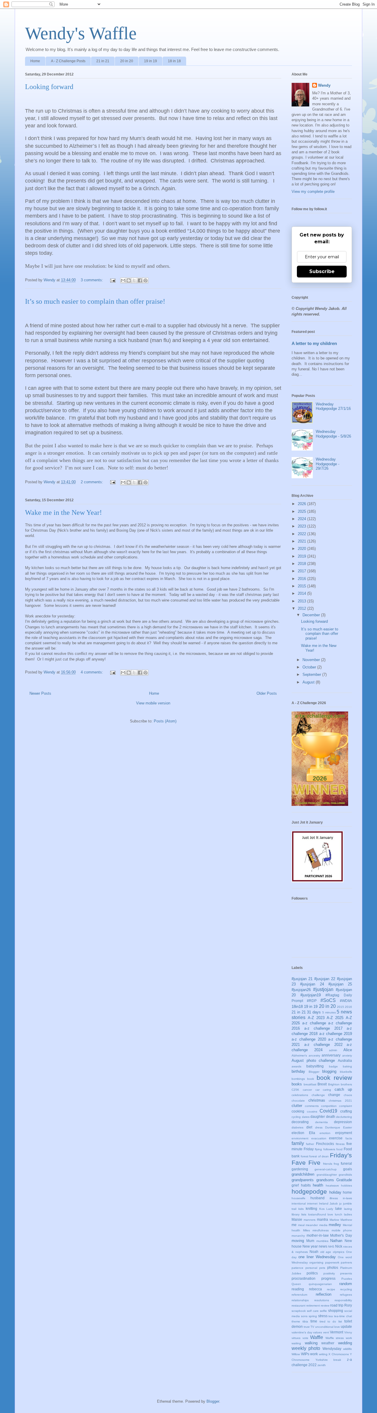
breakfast (310, 1084)
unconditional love (327, 1326)
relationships (300, 1300)
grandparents (303, 1180)
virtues (296, 1338)
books (297, 1084)
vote (305, 1338)
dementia (321, 1122)
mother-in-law (318, 1235)
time (313, 1321)
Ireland (323, 1203)
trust (307, 1326)
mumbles (322, 1241)
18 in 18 (174, 61)
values (317, 1332)
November (311, 660)
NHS (331, 1246)
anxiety (347, 1055)
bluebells (346, 1071)
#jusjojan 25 (340, 984)
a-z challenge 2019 (335, 1033)
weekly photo (306, 1348)
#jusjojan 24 (312, 984)
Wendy (324, 85)
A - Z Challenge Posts (68, 61)
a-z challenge (314, 1023)
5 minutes (329, 1012)
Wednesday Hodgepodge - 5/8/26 (333, 433)
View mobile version (153, 703)
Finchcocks (325, 1144)
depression (343, 1122)
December (311, 615)
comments (312, 1106)
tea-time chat (343, 1316)
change (334, 1095)
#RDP (312, 1001)
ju (340, 1203)
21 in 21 (102, 61)
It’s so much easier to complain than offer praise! (95, 301)
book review (334, 1077)
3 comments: (92, 280)
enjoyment (343, 1133)
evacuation (318, 1138)
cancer (307, 1089)
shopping (335, 1310)
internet (312, 1203)
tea (330, 1316)
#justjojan (323, 989)
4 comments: (92, 672)
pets (322, 1267)
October (309, 667)
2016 (302, 578)
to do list (335, 1321)
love (330, 1214)
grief (295, 1185)
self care (313, 1310)
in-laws (347, 1198)
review (325, 1305)
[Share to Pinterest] (145, 280)
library (296, 1214)
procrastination (303, 1278)
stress (323, 1316)
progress (328, 1278)
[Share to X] (134, 280)
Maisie (297, 1219)
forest (304, 1156)
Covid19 (328, 1110)
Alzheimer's (299, 1055)
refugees (346, 1294)
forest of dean (319, 1156)
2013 (302, 601)
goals (347, 1169)
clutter (297, 1105)
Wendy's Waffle (81, 33)
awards (296, 1066)
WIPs (305, 1354)
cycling (296, 1116)
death (330, 1116)
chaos (348, 1095)
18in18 (297, 1006)
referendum (299, 1294)
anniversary (331, 1055)
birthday (298, 1071)
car (317, 1089)
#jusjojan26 (301, 990)
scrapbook (299, 1310)
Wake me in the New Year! (63, 512)
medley (335, 1225)
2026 (302, 504)
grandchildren (303, 1174)
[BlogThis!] (129, 280)
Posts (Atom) (165, 721)
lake (338, 1208)
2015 (302, 586)
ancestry (314, 1055)
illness (334, 1198)
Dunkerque (332, 1127)
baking (347, 1066)
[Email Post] (112, 280)
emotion (325, 1133)
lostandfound (317, 1214)
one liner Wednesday (317, 1257)
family (298, 1143)
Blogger (314, 1071)
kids (301, 1208)
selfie (323, 1310)
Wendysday (332, 1348)
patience (297, 1267)
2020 (302, 548)
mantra (322, 1219)
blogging (329, 1071)
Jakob (334, 1203)
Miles (306, 1230)
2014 (302, 593)
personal (311, 1267)
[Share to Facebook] (140, 280)
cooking (298, 1111)
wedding (345, 1343)
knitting (311, 1208)
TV (312, 1326)
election (298, 1133)
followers (329, 1149)
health (318, 1185)
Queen (296, 1284)
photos (332, 1267)
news (323, 1246)
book (310, 1078)
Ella (312, 1133)
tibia (305, 1321)
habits (306, 1185)
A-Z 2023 (316, 1018)
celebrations (300, 1095)
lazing (348, 1208)
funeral (346, 1163)
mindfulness (320, 1230)
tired (322, 1321)
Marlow (334, 1219)
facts (348, 1138)
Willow (296, 1354)
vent (326, 1332)
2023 (302, 526)
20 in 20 (126, 61)
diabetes (297, 1127)
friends (327, 1163)
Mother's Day (341, 1235)
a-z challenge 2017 (323, 1028)
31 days (314, 1012)
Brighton (334, 1084)
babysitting (315, 1066)
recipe (331, 1289)
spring (313, 1316)
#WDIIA (346, 1001)
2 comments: (92, 482)
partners (346, 1262)
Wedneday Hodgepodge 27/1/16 (333, 406)
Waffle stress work (338, 1338)
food (339, 1149)
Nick (338, 1246)
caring (327, 1089)
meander (312, 1225)
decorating (300, 1122)
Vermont (336, 1332)
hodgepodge (309, 1191)
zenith (322, 1365)
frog (336, 1163)
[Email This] (123, 280)
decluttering (344, 1116)
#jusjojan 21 (302, 979)
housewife (298, 1198)
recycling (346, 1289)
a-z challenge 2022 (323, 1044)
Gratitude (344, 1180)
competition (329, 1106)
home (347, 1192)
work (314, 1354)
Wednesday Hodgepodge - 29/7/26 (327, 464)
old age (325, 1251)
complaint (345, 1106)
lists (303, 1214)
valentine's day (302, 1332)
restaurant (298, 1305)
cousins (312, 1111)
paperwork (332, 1262)
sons (304, 1316)
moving (298, 1240)
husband (317, 1198)
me (294, 1225)
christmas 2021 (340, 1100)
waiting (296, 1343)
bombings (298, 1078)
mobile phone (342, 1230)
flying (318, 1149)
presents (346, 1273)
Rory (348, 1305)
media (323, 1225)
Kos (322, 1208)
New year (310, 1246)
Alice (347, 1050)
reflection (323, 1294)
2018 (302, 563)
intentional (299, 1203)
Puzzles (346, 1278)
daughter (317, 1116)
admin (333, 1050)
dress (319, 1127)
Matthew (346, 1219)
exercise (336, 1138)
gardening (300, 1169)
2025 (302, 511)
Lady (329, 1208)
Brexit (322, 1084)
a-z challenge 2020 (309, 1039)
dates (306, 1116)
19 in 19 (150, 61)
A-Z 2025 (335, 1018)
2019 (302, 556)
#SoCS (328, 1000)
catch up (343, 1089)
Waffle (316, 1337)
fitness (340, 1144)
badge (333, 1066)
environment (300, 1138)
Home (35, 61)
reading (298, 1289)
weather (327, 1343)
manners (309, 1219)
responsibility (343, 1300)
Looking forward (49, 87)
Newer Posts (40, 693)
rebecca (315, 1289)
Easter (347, 1127)
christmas (316, 1100)
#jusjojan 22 (324, 979)
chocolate (298, 1100)
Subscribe (322, 271)
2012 (302, 608)
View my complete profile (313, 191)
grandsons (325, 1180)
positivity (329, 1273)
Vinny (348, 1332)
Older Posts (267, 693)
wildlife (347, 1348)
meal (301, 1225)
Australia (345, 1060)
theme (296, 1321)
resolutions (321, 1300)
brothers (346, 1084)
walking (311, 1343)
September (312, 674)
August (309, 682)
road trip (336, 1305)
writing (323, 1354)
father (310, 1144)
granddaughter (327, 1174)
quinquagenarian (320, 1284)
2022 (302, 534)
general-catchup (326, 1169)
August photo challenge (313, 1060)
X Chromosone (338, 1354)
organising (316, 1262)
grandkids (345, 1174)
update (346, 1326)
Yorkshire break (328, 1359)
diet (309, 1127)
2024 (302, 519)
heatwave (332, 1185)
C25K (295, 1089)
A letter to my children (314, 343)
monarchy (298, 1235)
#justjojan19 (310, 995)
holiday (335, 1192)
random (345, 1283)
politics (312, 1273)
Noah (314, 1251)
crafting (346, 1111)
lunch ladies (343, 1214)
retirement (313, 1305)
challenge (318, 1095)
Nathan (336, 1240)
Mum (310, 1241)
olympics (338, 1251)
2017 (302, 571)
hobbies (346, 1185)
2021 (302, 541)
